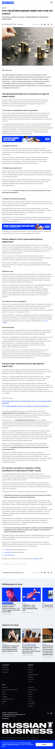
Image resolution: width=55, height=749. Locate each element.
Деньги (30, 692)
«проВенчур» (8, 552)
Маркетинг (31, 687)
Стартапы (31, 701)
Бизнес (4, 694)
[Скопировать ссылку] (51, 24)
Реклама (4, 687)
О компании (5, 669)
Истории (30, 669)
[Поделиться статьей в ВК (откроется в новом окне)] (44, 24)
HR (3, 703)
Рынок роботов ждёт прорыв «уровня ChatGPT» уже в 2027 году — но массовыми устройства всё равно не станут (31, 649)
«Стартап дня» (8, 549)
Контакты (5, 672)
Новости (30, 667)
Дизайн (4, 701)
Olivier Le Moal (22, 564)
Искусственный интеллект (10, 689)
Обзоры (30, 676)
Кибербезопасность (8, 699)
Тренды (30, 706)
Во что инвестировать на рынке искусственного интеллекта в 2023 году (25, 406)
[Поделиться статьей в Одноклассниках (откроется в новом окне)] (48, 24)
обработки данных (13, 744)
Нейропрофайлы (33, 674)
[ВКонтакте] (51, 713)
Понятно (44, 744)
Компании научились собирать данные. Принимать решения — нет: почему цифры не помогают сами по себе (11, 608)
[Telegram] (47, 713)
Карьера (4, 696)
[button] (51, 2)
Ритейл (30, 696)
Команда (4, 667)
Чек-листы (31, 679)
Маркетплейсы (32, 689)
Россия (30, 699)
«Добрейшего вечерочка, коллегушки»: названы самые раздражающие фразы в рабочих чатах (10, 648)
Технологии (31, 703)
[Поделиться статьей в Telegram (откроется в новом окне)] (41, 24)
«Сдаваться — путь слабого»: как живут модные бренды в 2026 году (29, 607)
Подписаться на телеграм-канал (12, 572)
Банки (4, 692)
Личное (30, 694)
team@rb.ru (5, 718)
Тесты (30, 681)
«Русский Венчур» (9, 555)
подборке (36, 558)
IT (2, 706)
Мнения (4, 7)
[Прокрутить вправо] (51, 584)
